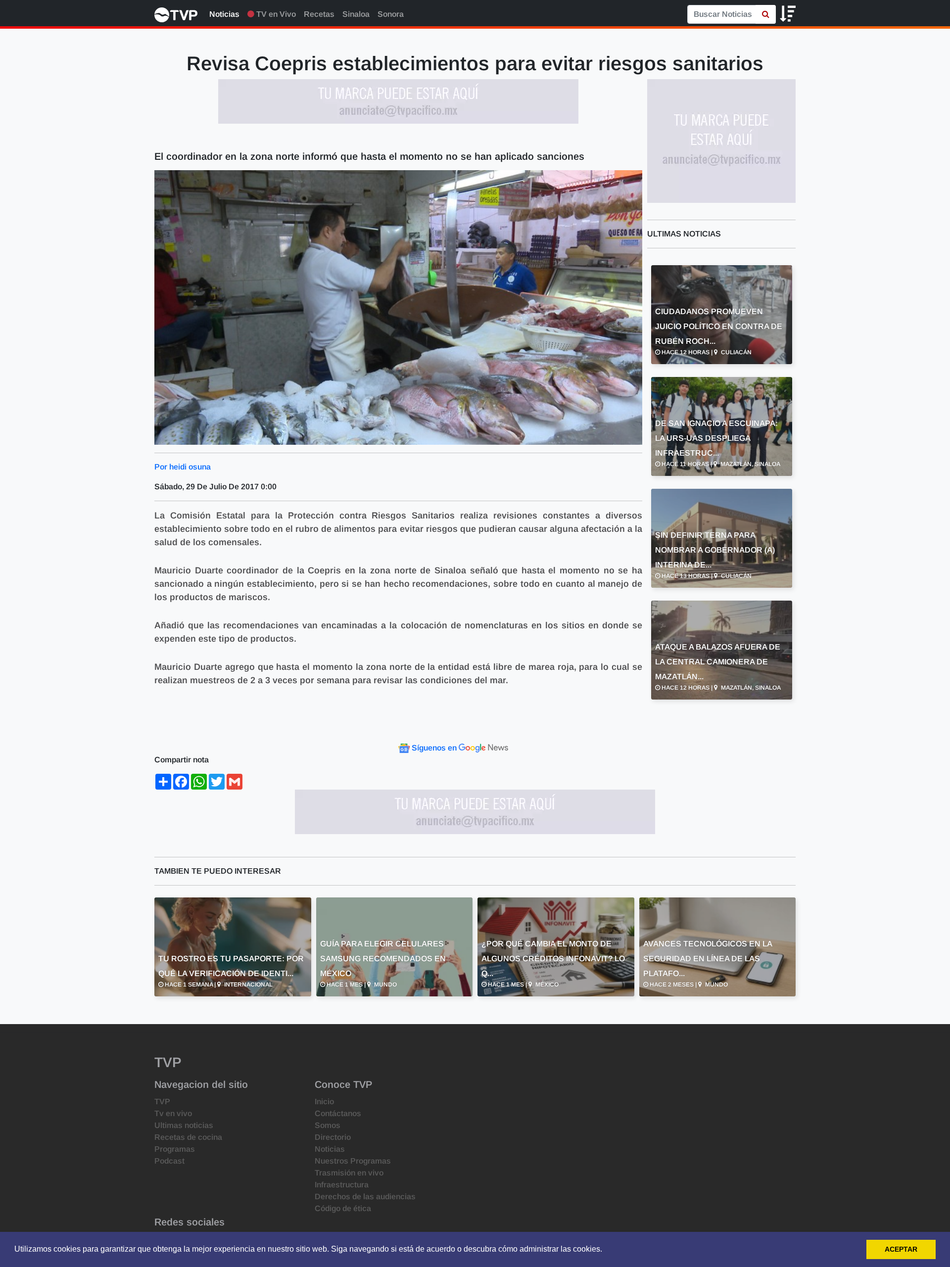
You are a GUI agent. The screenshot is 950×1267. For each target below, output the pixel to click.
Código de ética (343, 1208)
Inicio (324, 1101)
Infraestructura (342, 1184)
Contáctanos (338, 1113)
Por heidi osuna (182, 467)
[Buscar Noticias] (766, 14)
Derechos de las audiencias (365, 1196)
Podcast (169, 1161)
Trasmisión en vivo (349, 1173)
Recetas (319, 14)
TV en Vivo (275, 14)
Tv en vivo (173, 1113)
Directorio (333, 1137)
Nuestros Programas (353, 1161)
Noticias (224, 14)
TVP (162, 1101)
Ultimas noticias (183, 1125)
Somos (327, 1125)
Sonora (391, 14)
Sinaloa (356, 14)
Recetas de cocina (188, 1137)
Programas (174, 1149)
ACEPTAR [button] (901, 1249)
